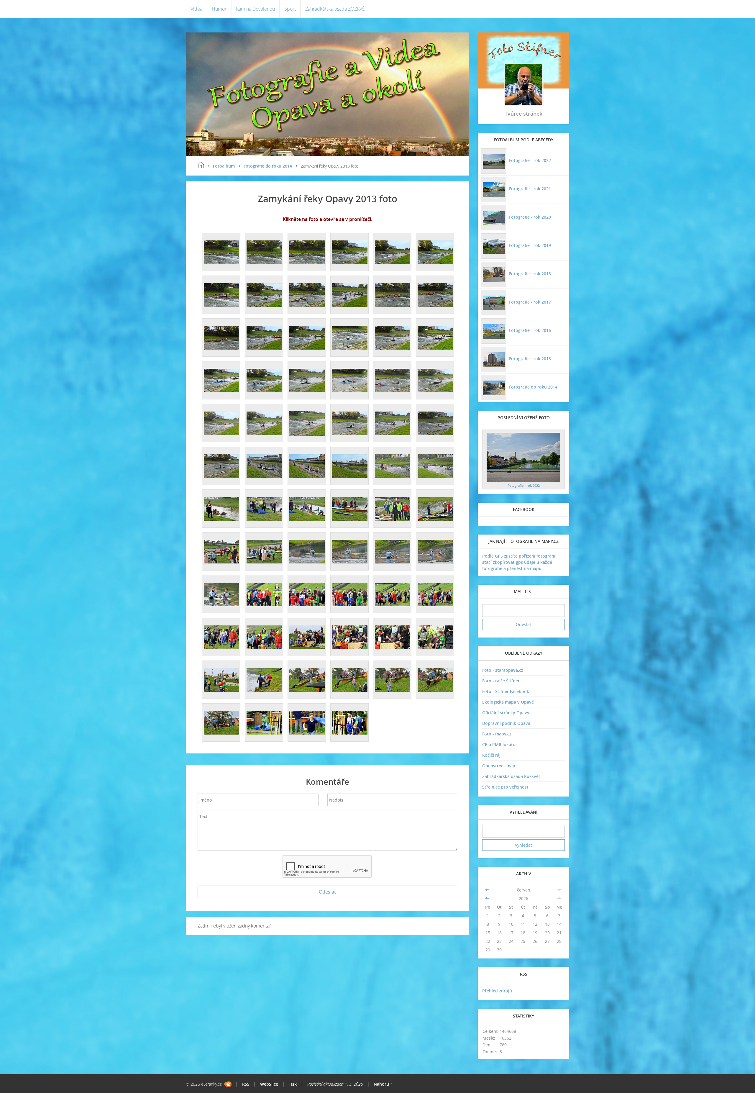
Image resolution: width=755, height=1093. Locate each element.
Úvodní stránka (201, 164)
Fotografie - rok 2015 (530, 358)
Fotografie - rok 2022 (530, 160)
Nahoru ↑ (383, 1084)
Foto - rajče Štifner (501, 681)
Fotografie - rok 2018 (530, 273)
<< (487, 890)
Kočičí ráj (491, 755)
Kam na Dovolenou (255, 9)
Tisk (293, 1084)
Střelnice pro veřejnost (505, 787)
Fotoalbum (224, 166)
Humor (219, 9)
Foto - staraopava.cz (502, 670)
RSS (246, 1084)
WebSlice (269, 1084)
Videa (196, 9)
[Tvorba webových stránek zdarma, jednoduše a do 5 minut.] (228, 1084)
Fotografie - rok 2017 (530, 302)
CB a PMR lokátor (499, 744)
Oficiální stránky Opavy (505, 712)
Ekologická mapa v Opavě (508, 702)
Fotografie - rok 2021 (530, 188)
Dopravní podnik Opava (506, 723)
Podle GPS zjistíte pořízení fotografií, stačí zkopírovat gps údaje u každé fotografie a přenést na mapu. (519, 562)
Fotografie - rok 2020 (530, 217)
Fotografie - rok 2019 (530, 245)
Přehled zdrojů (497, 991)
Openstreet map (498, 765)
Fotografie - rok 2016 (530, 330)
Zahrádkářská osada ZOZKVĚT (336, 9)
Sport (290, 9)
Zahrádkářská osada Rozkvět (511, 776)
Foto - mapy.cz (496, 734)
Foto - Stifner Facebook (505, 691)
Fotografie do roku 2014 (268, 166)
